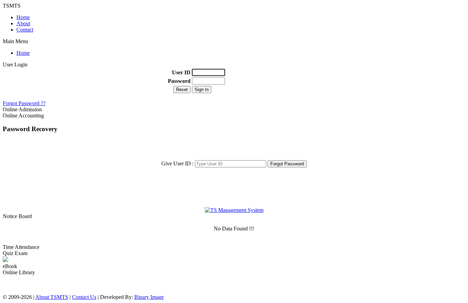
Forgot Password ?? (24, 103)
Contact (24, 30)
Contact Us (84, 297)
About (23, 23)
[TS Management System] (234, 210)
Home (23, 17)
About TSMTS (51, 297)
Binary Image (149, 297)
